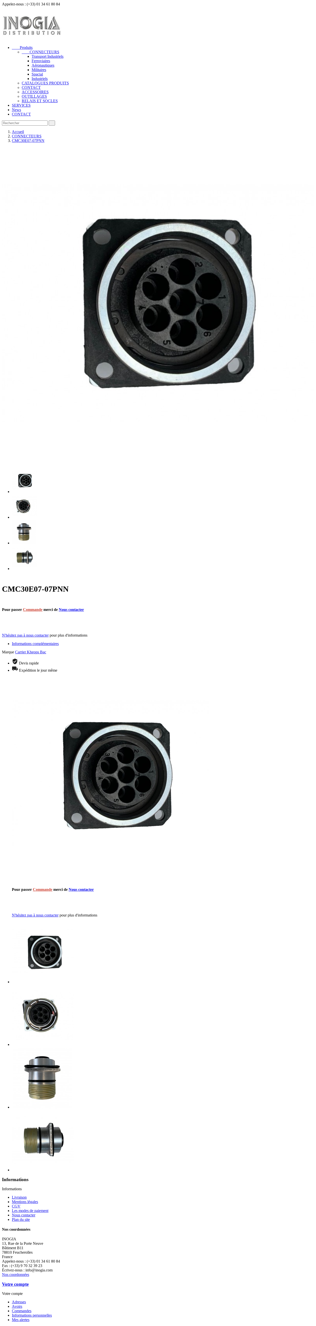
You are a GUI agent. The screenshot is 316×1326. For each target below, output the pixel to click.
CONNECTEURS (40, 52)
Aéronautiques (43, 65)
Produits (22, 47)
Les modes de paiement (30, 1211)
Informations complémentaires (35, 644)
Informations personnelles (32, 1315)
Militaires (39, 70)
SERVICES (21, 105)
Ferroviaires (41, 61)
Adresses (19, 1302)
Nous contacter (71, 609)
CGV (16, 1206)
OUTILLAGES (34, 96)
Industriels (40, 79)
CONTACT (31, 87)
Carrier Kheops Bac (30, 652)
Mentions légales (25, 1202)
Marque (8, 652)
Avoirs (17, 1306)
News (16, 110)
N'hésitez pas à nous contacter (25, 635)
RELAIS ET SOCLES (40, 101)
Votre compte (15, 1284)
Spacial (37, 74)
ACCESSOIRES (35, 92)
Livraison (19, 1197)
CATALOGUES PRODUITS (45, 83)
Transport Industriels (47, 56)
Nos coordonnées (15, 1274)
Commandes (21, 1311)
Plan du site (21, 1219)
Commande (32, 609)
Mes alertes (20, 1320)
